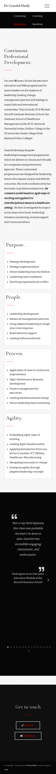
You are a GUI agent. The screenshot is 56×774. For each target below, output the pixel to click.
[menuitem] (20, 16)
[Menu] (47, 6)
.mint (6, 770)
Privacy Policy (32, 765)
